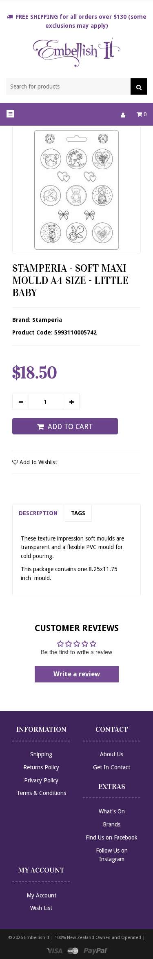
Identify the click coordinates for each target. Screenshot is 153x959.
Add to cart (70, 427)
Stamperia (47, 320)
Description (38, 513)
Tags (78, 513)
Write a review (76, 674)
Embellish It (36, 937)
